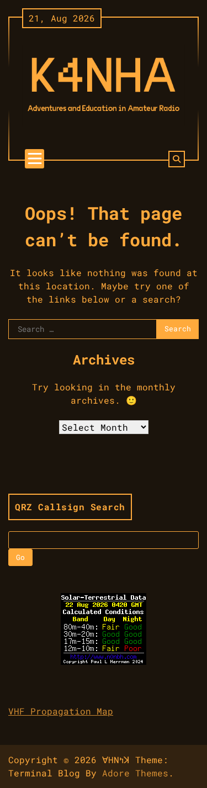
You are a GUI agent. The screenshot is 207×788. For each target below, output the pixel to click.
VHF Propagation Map (60, 711)
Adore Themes (135, 773)
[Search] (176, 159)
